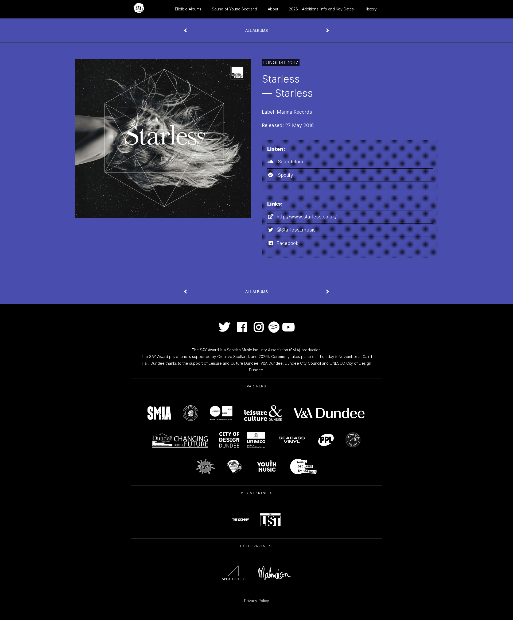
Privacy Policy (256, 600)
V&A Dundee (272, 363)
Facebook (287, 243)
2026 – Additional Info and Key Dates (321, 9)
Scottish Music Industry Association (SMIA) (263, 350)
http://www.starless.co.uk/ (307, 216)
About (273, 9)
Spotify (285, 175)
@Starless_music (296, 230)
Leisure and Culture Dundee (233, 363)
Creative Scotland (233, 356)
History (370, 9)
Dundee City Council (303, 363)
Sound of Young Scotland (234, 9)
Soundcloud (291, 161)
